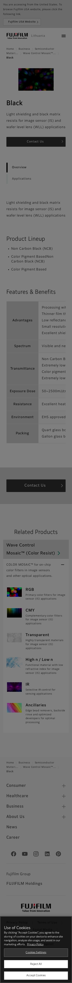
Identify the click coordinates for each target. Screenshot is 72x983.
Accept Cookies (36, 975)
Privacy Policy (35, 944)
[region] (36, 949)
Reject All (36, 964)
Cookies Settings (36, 952)
